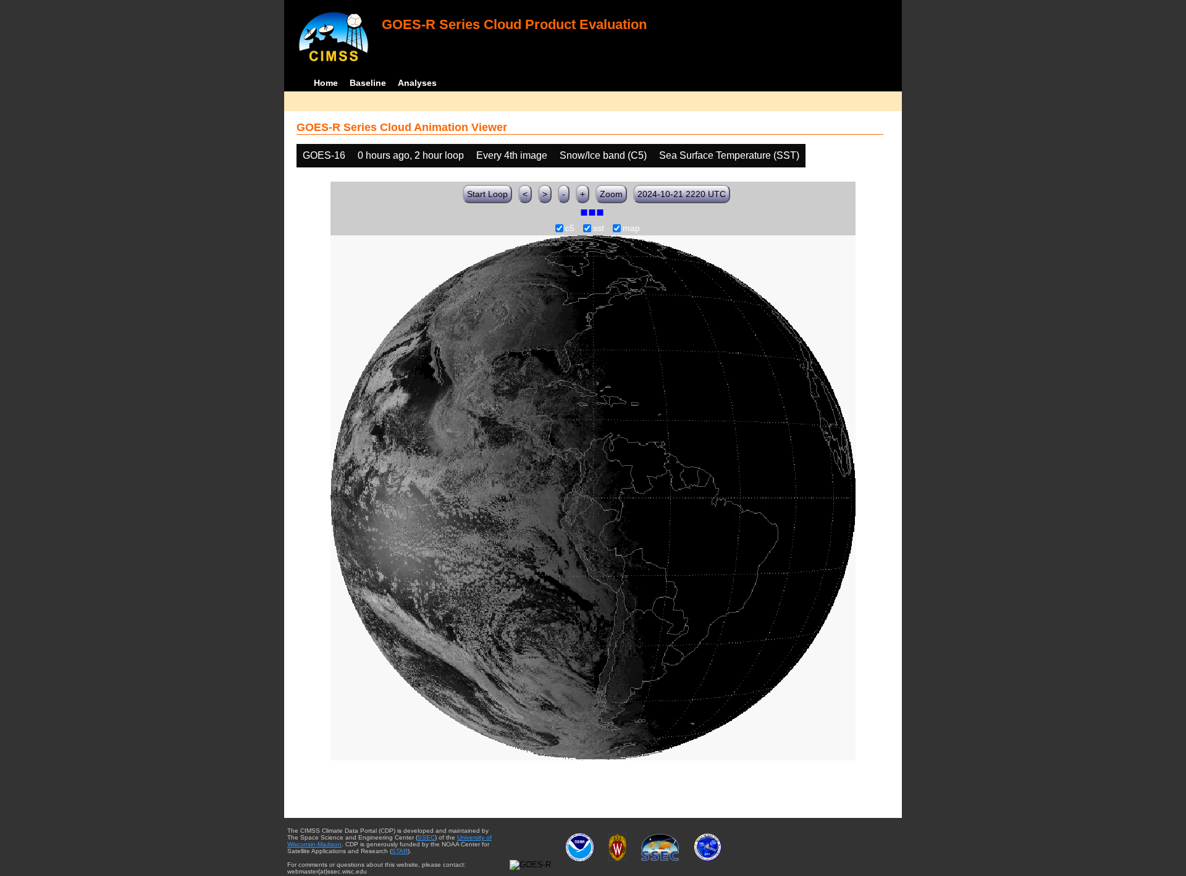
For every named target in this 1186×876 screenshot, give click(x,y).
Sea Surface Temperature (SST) (729, 155)
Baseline (368, 83)
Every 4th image (511, 155)
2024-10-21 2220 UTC (681, 194)
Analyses (417, 83)
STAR (400, 851)
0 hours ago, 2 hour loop (411, 155)
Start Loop (487, 194)
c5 (569, 229)
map (631, 229)
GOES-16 (324, 155)
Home (326, 83)
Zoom (611, 194)
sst (598, 229)
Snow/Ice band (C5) (603, 155)
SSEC (426, 837)
